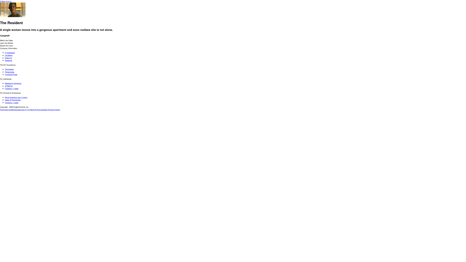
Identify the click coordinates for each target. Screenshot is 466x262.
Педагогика (9, 72)
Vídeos (3, 1)
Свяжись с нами (11, 88)
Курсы (8, 1)
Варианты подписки (13, 83)
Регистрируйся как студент (16, 97)
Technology (9, 69)
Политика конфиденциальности (13, 109)
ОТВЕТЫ (8, 86)
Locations (8, 55)
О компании (10, 52)
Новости (8, 58)
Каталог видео (54, 109)
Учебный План (11, 74)
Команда (8, 60)
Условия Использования (37, 109)
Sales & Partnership (13, 100)
